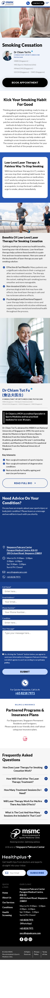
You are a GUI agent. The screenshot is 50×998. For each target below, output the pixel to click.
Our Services (8, 902)
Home (5, 892)
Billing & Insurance (25, 705)
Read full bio (23, 483)
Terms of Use (44, 953)
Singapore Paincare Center (30, 847)
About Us (6, 897)
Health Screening (7, 913)
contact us (38, 3)
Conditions (7, 907)
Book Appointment (25, 82)
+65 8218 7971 (13, 577)
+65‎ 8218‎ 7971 (26, 920)
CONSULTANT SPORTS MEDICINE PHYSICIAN (27, 56)
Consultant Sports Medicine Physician (22, 399)
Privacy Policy (36, 953)
